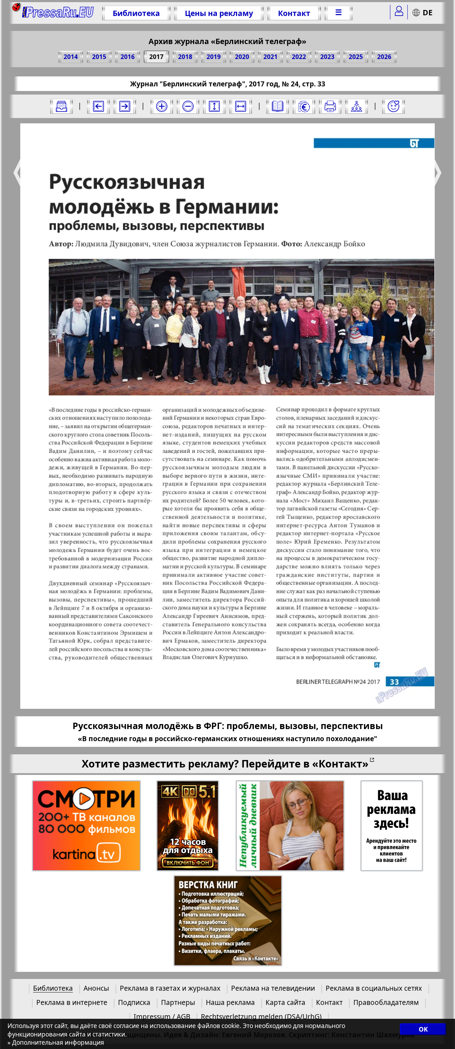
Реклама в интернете (71, 1002)
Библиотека (136, 13)
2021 (270, 57)
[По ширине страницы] (240, 106)
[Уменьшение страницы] (188, 106)
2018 (185, 57)
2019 (214, 57)
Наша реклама (230, 1002)
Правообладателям (386, 1002)
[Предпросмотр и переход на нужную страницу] (277, 106)
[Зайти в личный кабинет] (399, 12)
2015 (99, 57)
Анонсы (96, 988)
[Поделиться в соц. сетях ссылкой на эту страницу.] (356, 106)
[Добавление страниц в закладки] (393, 106)
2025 (356, 57)
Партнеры (178, 1002)
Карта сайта (285, 1002)
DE (428, 12)
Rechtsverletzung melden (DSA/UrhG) (261, 1016)
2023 (327, 57)
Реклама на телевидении (273, 988)
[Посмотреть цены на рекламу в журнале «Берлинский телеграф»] (304, 106)
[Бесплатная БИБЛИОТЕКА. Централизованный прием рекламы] (58, 13)
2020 (242, 57)
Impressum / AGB (162, 1016)
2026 (384, 57)
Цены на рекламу (219, 13)
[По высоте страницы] (214, 106)
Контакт (294, 13)
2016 (128, 57)
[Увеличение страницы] (161, 106)
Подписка (134, 1002)
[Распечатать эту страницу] (330, 106)
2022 (299, 57)
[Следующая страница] (124, 106)
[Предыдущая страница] (98, 106)
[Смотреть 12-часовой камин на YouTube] (188, 825)
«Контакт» (340, 763)
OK (423, 1029)
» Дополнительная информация (55, 1042)
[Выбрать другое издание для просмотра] (61, 106)
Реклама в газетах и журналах (170, 988)
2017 (156, 57)
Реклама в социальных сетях (374, 988)
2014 (71, 57)
